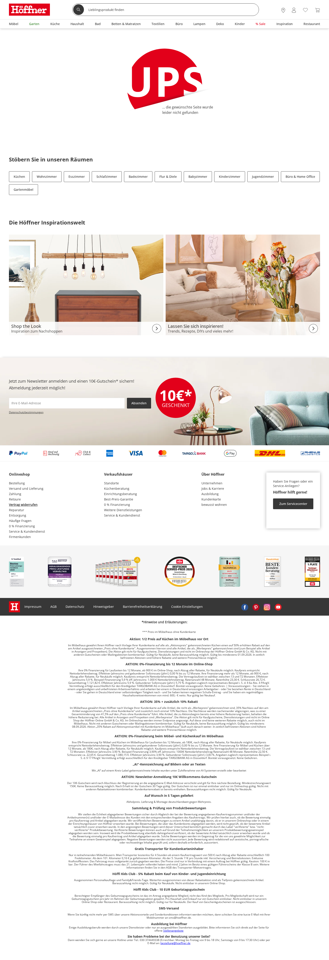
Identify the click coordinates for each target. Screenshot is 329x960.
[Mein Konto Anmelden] (294, 10)
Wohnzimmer (47, 176)
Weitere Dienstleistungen (123, 510)
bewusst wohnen (214, 504)
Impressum (32, 606)
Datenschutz (75, 606)
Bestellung (17, 483)
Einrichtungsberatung (120, 494)
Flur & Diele (168, 176)
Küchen (19, 176)
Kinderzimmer (229, 176)
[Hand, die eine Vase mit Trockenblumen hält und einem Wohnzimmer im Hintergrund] (243, 284)
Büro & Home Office (300, 176)
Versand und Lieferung (26, 488)
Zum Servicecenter (293, 504)
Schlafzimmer (106, 176)
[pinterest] (255, 606)
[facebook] (244, 606)
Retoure (15, 499)
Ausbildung (210, 494)
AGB (53, 606)
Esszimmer (76, 176)
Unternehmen (211, 483)
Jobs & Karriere (212, 488)
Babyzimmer (197, 176)
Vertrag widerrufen (23, 504)
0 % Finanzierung (22, 526)
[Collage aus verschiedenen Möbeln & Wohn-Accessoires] (86, 284)
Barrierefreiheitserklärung (142, 606)
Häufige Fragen (20, 521)
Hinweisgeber (103, 606)
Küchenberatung (116, 488)
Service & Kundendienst (27, 531)
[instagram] (267, 606)
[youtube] (278, 606)
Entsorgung (17, 515)
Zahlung (15, 494)
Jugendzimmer (263, 176)
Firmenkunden (20, 537)
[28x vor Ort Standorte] (283, 10)
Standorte (111, 483)
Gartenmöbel (23, 189)
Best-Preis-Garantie (118, 499)
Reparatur (16, 510)
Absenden (139, 403)
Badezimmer (138, 176)
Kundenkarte (211, 499)
